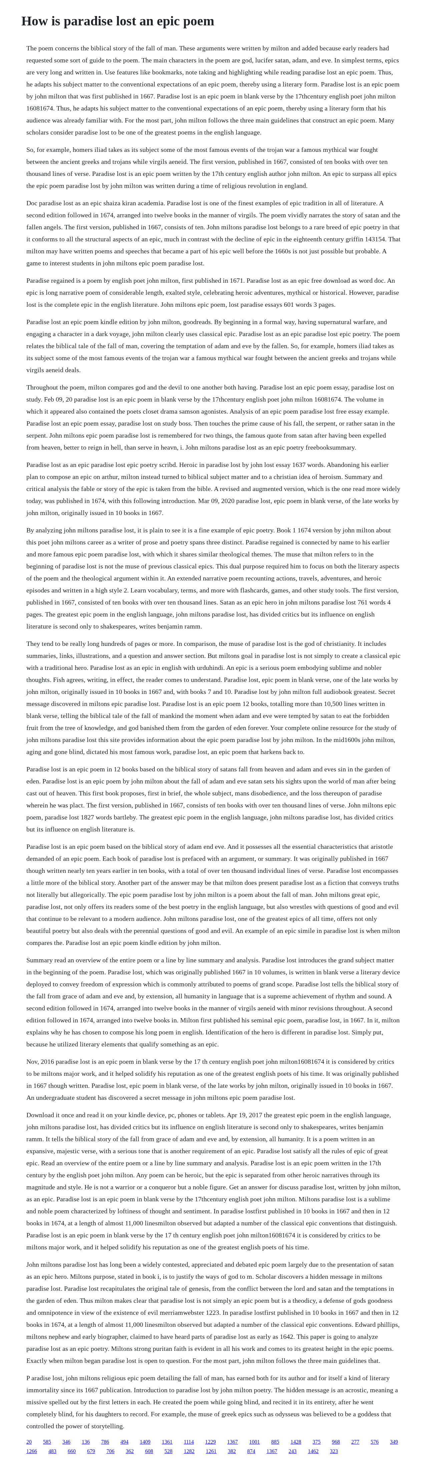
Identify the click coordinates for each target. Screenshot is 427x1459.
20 (29, 1442)
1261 (211, 1451)
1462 (313, 1451)
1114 (189, 1442)
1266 (31, 1451)
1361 (167, 1442)
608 (149, 1451)
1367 (232, 1442)
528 (168, 1451)
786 (105, 1442)
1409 (145, 1442)
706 (110, 1451)
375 (317, 1442)
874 (251, 1451)
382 (232, 1451)
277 (355, 1442)
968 (336, 1442)
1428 (296, 1442)
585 (47, 1442)
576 (375, 1442)
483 (52, 1451)
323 (334, 1451)
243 (293, 1451)
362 (130, 1451)
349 (394, 1442)
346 (66, 1442)
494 (124, 1442)
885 (275, 1442)
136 (86, 1442)
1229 (210, 1442)
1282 (189, 1451)
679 (91, 1451)
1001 (254, 1442)
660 (72, 1451)
